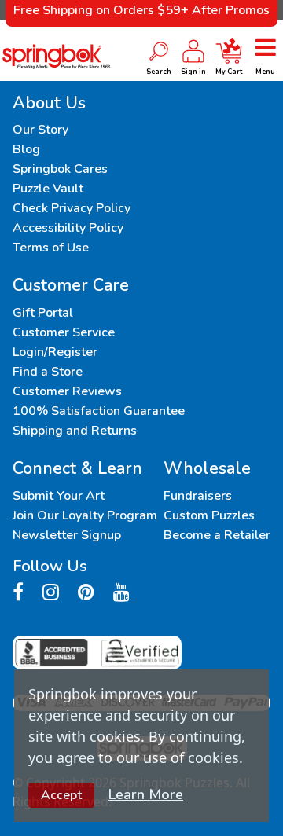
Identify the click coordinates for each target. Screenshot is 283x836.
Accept (61, 795)
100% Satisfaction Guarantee (99, 411)
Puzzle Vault (48, 188)
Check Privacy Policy (71, 208)
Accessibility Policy (68, 227)
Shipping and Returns (75, 430)
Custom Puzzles (209, 515)
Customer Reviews (67, 391)
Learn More (145, 794)
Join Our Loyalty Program (85, 515)
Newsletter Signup (67, 535)
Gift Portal (43, 312)
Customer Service (64, 332)
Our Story (40, 129)
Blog (26, 149)
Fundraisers (198, 495)
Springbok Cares (60, 169)
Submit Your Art (59, 495)
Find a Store (48, 371)
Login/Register (55, 352)
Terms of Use (51, 247)
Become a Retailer (217, 535)
